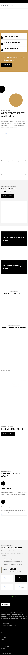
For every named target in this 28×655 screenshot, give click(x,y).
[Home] (5, 570)
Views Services (7, 195)
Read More (5, 604)
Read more (6, 218)
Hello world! (7, 446)
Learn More (6, 64)
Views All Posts (8, 433)
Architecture (10, 317)
